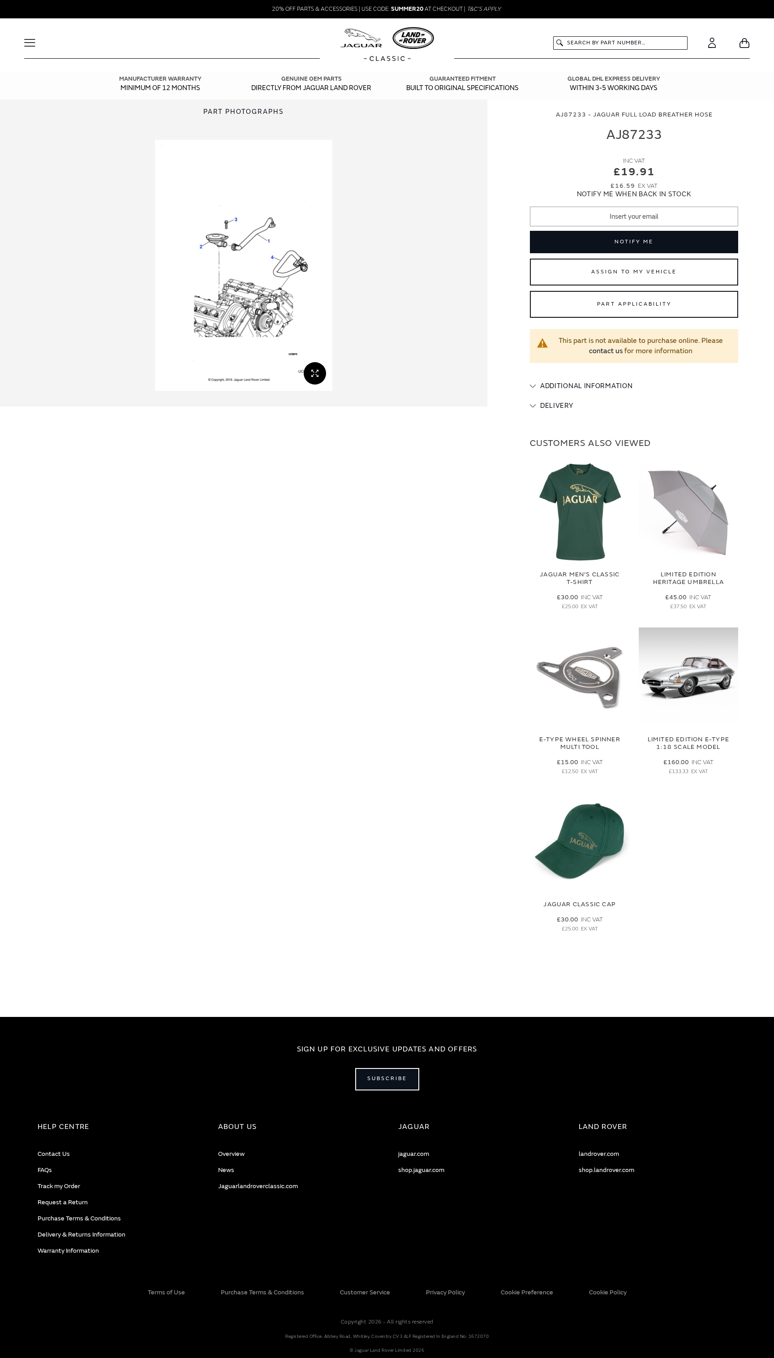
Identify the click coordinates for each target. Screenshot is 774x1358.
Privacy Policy (445, 1292)
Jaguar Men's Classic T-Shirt (579, 578)
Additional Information (586, 386)
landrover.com (599, 1154)
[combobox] (620, 43)
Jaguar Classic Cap (579, 904)
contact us (606, 350)
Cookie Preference (527, 1292)
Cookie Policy (608, 1292)
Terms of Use (166, 1292)
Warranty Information (68, 1250)
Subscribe (387, 1078)
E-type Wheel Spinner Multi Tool (579, 743)
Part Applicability (634, 304)
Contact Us (54, 1154)
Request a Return (63, 1202)
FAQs (45, 1170)
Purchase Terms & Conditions (79, 1218)
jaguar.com (413, 1154)
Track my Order (59, 1186)
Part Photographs (243, 112)
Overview (231, 1154)
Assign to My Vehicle (634, 271)
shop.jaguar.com (421, 1170)
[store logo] (387, 45)
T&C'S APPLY (484, 9)
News (226, 1170)
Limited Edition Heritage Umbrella (688, 578)
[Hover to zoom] (243, 265)
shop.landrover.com (606, 1170)
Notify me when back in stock (634, 194)
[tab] (634, 386)
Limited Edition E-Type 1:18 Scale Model (688, 743)
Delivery (556, 406)
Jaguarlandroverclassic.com (258, 1186)
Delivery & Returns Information (81, 1234)
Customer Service (365, 1292)
